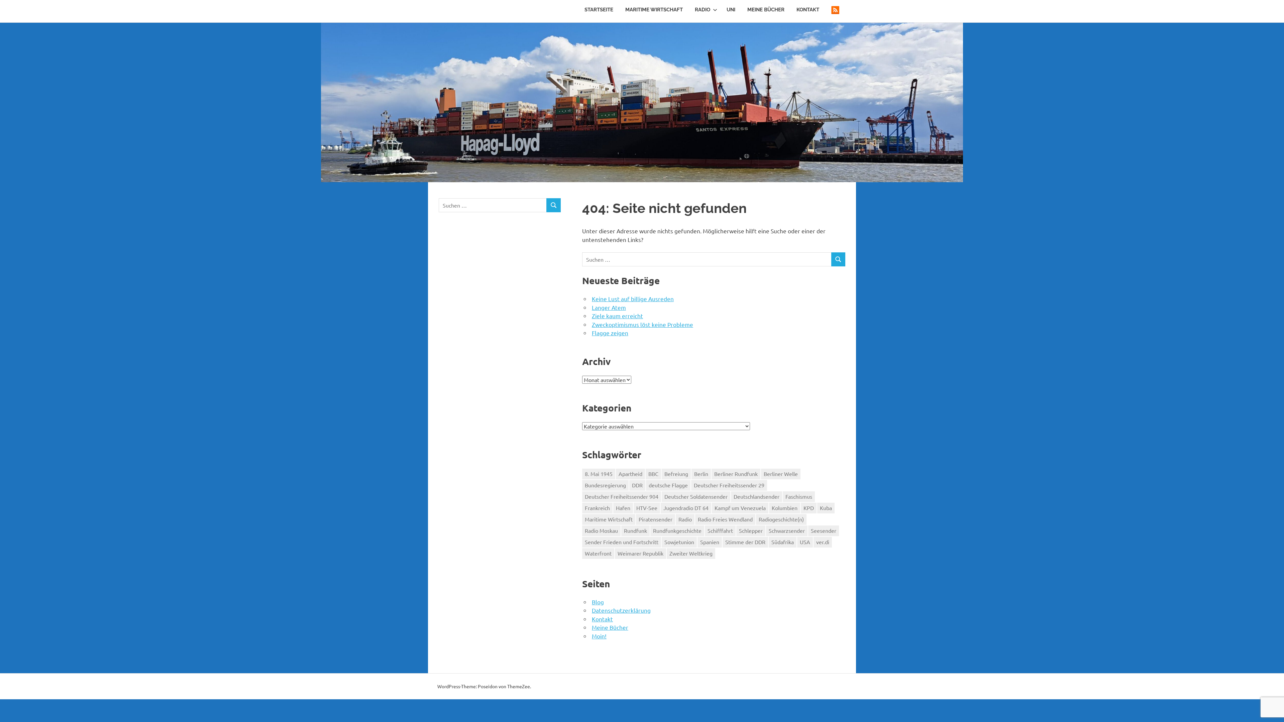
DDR (637, 485)
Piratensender (655, 519)
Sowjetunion (679, 541)
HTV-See (646, 507)
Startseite (598, 10)
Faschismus (798, 496)
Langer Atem (609, 307)
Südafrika (782, 541)
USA (805, 541)
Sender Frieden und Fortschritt (621, 541)
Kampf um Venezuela (740, 507)
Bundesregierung (605, 485)
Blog (598, 601)
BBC (653, 473)
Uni (731, 10)
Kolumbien (784, 507)
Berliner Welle (781, 473)
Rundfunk (635, 530)
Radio (702, 10)
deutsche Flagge (668, 485)
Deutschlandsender (756, 496)
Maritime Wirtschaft (654, 10)
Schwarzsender (787, 530)
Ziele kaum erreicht (617, 315)
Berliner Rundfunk (736, 473)
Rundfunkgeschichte (677, 530)
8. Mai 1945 (599, 473)
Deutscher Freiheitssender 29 (729, 485)
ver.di (822, 541)
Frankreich (597, 507)
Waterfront (598, 553)
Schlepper (751, 530)
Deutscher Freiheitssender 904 (621, 496)
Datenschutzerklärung (621, 610)
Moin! (599, 635)
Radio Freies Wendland (725, 519)
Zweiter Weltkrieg (691, 553)
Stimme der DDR (745, 541)
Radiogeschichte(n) (781, 519)
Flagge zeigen (610, 332)
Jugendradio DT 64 (686, 507)
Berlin (701, 473)
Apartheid (630, 473)
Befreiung (676, 473)
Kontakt (807, 10)
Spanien (709, 541)
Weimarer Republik (640, 553)
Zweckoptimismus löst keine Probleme (642, 324)
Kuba (826, 507)
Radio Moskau (601, 530)
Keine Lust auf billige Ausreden (633, 298)
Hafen (623, 507)
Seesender (823, 530)
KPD (809, 507)
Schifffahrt (720, 530)
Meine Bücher (765, 10)
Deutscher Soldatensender (696, 496)
